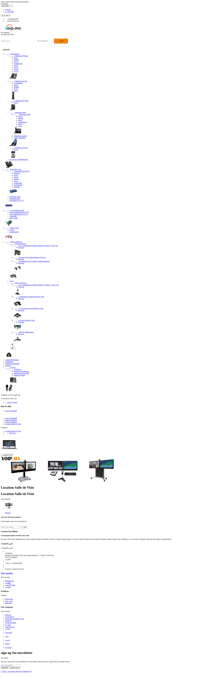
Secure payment (10, 623)
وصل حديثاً (9, 601)
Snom (16, 65)
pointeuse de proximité (21, 373)
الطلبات (8, 583)
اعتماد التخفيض (7, 455)
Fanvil (16, 62)
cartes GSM (13, 218)
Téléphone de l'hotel (18, 101)
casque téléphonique (12, 360)
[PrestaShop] (9, 453)
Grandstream (18, 64)
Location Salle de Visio (24, 320)
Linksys (16, 179)
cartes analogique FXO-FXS (19, 212)
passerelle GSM (14, 197)
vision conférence (13, 242)
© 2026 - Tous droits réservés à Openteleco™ (16, 671)
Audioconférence (17, 244)
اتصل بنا (8, 625)
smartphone (9, 362)
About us (8, 621)
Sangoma (17, 187)
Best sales (8, 603)
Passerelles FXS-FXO (19, 171)
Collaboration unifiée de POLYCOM (29, 297)
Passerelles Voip (13, 169)
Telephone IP (12, 54)
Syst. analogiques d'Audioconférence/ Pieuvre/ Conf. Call (36, 246)
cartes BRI (13, 216)
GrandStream (13, 232)
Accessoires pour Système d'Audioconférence (32, 261)
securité (10, 367)
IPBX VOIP (12, 228)
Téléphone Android (20, 136)
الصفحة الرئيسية (11, 411)
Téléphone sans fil (18, 81)
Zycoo (16, 71)
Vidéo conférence (20, 138)
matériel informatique (12, 364)
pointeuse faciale (19, 375)
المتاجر (7, 629)
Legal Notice (9, 617)
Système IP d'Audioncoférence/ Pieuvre (30, 257)
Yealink (16, 60)
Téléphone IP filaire (18, 56)
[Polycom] (9, 509)
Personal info (9, 581)
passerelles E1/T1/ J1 (16, 200)
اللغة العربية (9, 12)
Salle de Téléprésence (24, 332)
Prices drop (9, 599)
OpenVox (17, 173)
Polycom (21, 247)
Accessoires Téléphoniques (18, 159)
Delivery (8, 615)
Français (8, 10)
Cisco (16, 58)
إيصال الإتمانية (10, 585)
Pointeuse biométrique (21, 371)
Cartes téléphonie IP (14, 210)
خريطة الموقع (10, 627)
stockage (8, 366)
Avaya (16, 67)
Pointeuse (15, 369)
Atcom (16, 69)
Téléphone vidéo (17, 112)
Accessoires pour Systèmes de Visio (28, 308)
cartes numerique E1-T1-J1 (18, 214)
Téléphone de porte (18, 148)
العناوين (8, 587)
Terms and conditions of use (14, 619)
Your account (7, 573)
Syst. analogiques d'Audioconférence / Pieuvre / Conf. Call (36, 285)
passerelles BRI (14, 199)
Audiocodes (18, 183)
